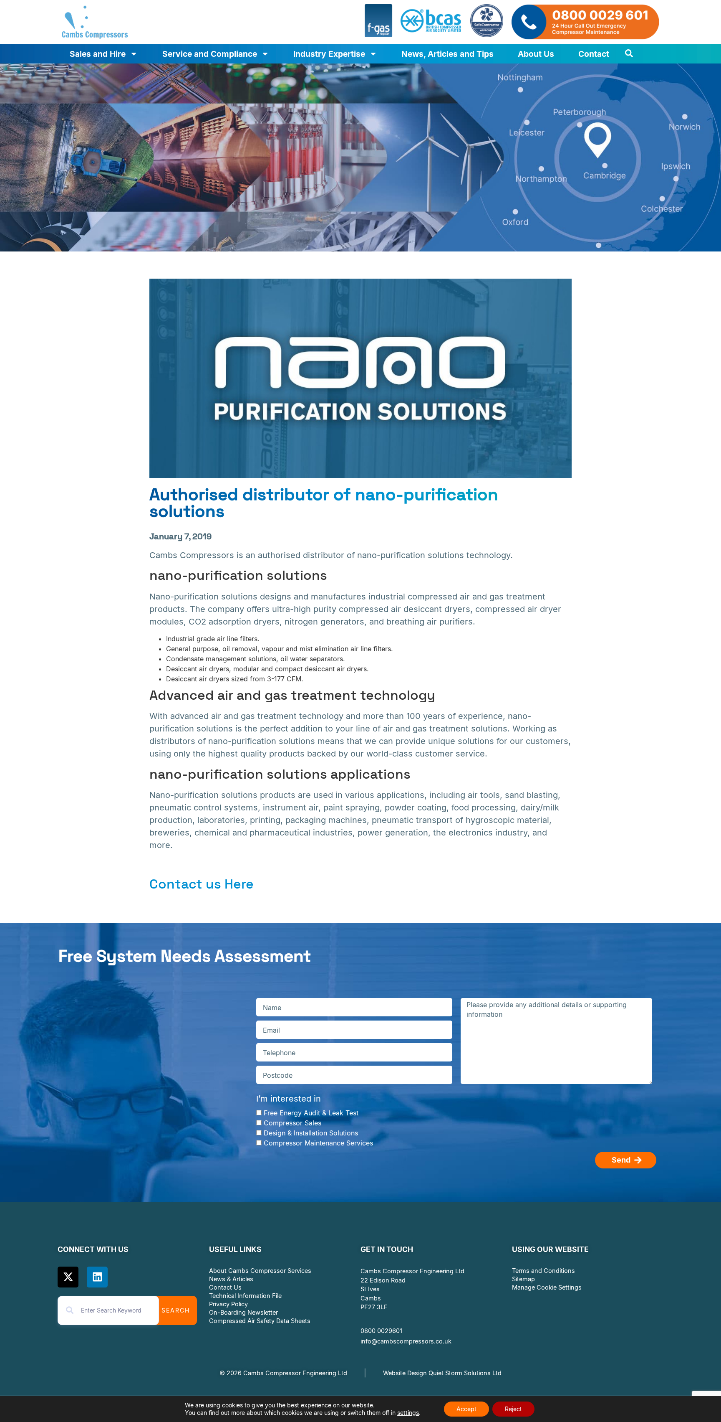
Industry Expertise (329, 54)
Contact (593, 54)
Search (175, 1310)
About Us (536, 54)
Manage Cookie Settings (547, 1287)
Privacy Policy (228, 1304)
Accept (466, 1408)
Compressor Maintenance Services (318, 1143)
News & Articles (231, 1278)
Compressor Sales (292, 1123)
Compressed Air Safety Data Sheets (260, 1320)
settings (408, 1412)
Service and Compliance (209, 54)
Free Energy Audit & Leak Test (311, 1113)
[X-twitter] (68, 1277)
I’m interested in (288, 1098)
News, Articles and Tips (447, 54)
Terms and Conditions (543, 1270)
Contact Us (225, 1287)
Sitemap (523, 1278)
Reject (513, 1408)
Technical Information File (245, 1295)
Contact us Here (201, 884)
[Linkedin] (97, 1277)
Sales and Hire (98, 54)
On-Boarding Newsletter (243, 1312)
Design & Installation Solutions (311, 1133)
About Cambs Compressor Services (260, 1270)
